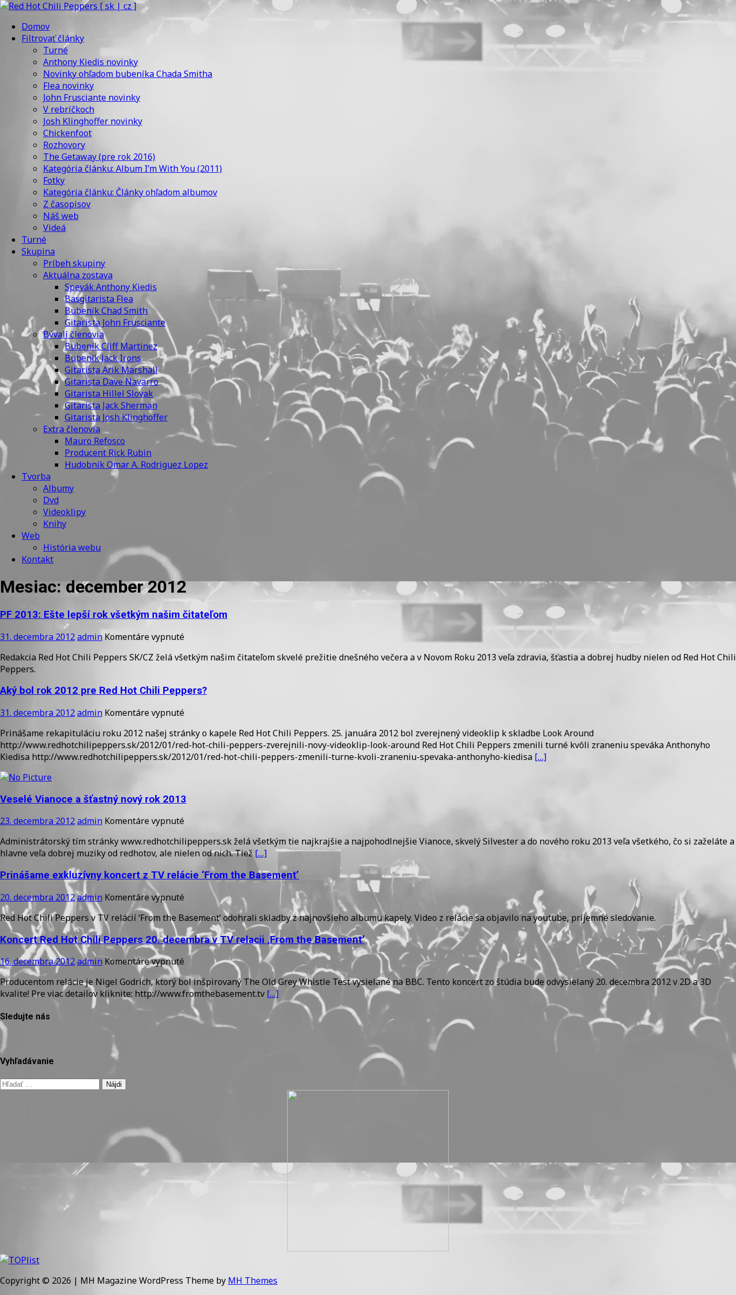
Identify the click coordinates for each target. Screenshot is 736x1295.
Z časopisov (67, 204)
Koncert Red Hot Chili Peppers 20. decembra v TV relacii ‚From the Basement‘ (182, 940)
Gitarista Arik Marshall (111, 370)
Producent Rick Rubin (108, 453)
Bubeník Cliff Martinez (111, 346)
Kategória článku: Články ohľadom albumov (130, 192)
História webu (72, 547)
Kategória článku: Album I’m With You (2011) (132, 168)
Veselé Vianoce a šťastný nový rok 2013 (93, 799)
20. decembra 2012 (37, 897)
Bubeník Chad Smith (106, 310)
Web (31, 535)
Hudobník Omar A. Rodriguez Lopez (136, 464)
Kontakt (37, 559)
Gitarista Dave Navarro (111, 382)
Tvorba (36, 476)
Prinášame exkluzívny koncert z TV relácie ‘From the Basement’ (149, 875)
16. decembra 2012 (37, 961)
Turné (55, 50)
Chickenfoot (67, 133)
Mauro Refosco (95, 441)
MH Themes (252, 1280)
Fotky (54, 180)
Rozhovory (64, 145)
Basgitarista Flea (99, 299)
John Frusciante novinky (91, 97)
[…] (540, 757)
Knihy (54, 524)
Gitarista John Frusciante (115, 322)
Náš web (61, 216)
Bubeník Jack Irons (103, 358)
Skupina (38, 251)
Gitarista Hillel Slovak (109, 393)
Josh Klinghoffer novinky (92, 121)
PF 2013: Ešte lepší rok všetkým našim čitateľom (113, 615)
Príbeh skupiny (74, 263)
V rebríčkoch (68, 109)
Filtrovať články (53, 38)
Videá (54, 228)
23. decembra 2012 (37, 821)
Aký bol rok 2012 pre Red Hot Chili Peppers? (103, 690)
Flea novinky (68, 86)
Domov (36, 26)
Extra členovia (71, 429)
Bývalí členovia (73, 334)
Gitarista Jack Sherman (111, 405)
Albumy (58, 488)
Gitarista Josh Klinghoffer (116, 417)
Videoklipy (64, 512)
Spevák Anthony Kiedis (111, 287)
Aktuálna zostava (78, 275)
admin (89, 637)
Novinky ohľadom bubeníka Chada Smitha (127, 74)
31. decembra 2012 (37, 637)
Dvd (51, 500)
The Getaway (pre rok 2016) (99, 157)
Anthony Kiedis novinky (90, 62)
